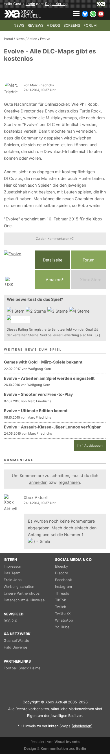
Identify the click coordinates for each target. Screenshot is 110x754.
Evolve (45, 39)
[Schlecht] (16, 311)
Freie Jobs (13, 580)
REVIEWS (35, 25)
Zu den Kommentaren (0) (55, 239)
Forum (88, 260)
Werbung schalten (19, 586)
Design (30, 748)
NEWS (19, 25)
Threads (62, 593)
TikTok (60, 600)
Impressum (13, 566)
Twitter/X (63, 613)
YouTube (62, 627)
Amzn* (54, 279)
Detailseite (52, 260)
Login (30, 4)
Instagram (63, 586)
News (20, 39)
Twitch (60, 607)
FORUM (89, 25)
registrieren (69, 482)
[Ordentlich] (80, 311)
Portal (8, 39)
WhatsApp (64, 620)
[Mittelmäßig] (58, 311)
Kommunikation (54, 748)
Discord (61, 573)
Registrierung (56, 4)
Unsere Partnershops (22, 593)
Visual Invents (67, 742)
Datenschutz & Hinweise (24, 600)
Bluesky (61, 566)
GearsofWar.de (16, 640)
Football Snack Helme (22, 668)
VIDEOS (53, 25)
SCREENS (71, 25)
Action (32, 39)
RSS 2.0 (10, 621)
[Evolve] (18, 269)
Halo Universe (15, 647)
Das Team (12, 573)
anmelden (38, 482)
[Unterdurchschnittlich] (36, 311)
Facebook (63, 580)
